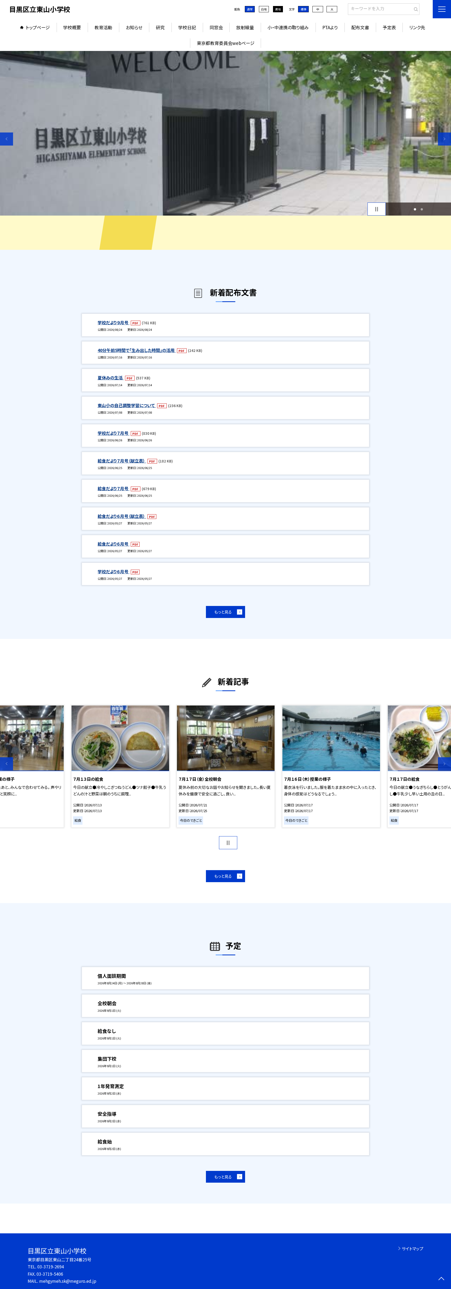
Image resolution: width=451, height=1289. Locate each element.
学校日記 (187, 27)
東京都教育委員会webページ (225, 43)
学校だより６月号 (113, 571)
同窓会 (216, 27)
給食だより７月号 (113, 488)
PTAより (330, 27)
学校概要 (72, 27)
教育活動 (103, 27)
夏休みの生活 (111, 377)
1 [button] (415, 209)
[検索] (414, 8)
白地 (264, 9)
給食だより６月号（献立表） (122, 516)
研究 (160, 27)
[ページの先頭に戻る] (441, 1279)
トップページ (38, 27)
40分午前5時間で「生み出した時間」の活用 (137, 350)
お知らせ (134, 27)
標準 (303, 9)
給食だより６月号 (113, 544)
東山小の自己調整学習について (127, 405)
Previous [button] (6, 139)
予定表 (389, 27)
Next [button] (444, 139)
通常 (250, 9)
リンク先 (417, 27)
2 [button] (422, 209)
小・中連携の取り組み (288, 27)
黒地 (278, 9)
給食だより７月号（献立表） (122, 461)
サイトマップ (412, 1248)
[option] (225, 133)
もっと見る (223, 612)
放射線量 (245, 27)
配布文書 (360, 27)
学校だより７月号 (113, 433)
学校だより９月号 (113, 322)
